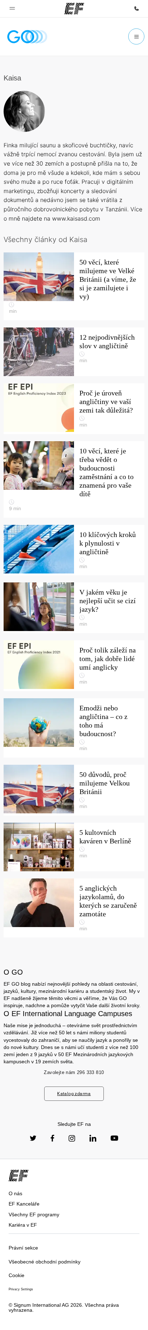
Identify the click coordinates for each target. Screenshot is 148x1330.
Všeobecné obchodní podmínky (44, 1262)
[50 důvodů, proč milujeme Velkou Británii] (74, 790)
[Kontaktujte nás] (136, 8)
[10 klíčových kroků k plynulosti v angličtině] (74, 550)
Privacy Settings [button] (21, 1289)
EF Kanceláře (24, 1204)
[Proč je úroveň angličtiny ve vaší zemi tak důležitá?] (74, 408)
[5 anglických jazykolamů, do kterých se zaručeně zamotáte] (74, 908)
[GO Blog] (27, 36)
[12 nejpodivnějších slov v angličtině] (74, 351)
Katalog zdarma (74, 1093)
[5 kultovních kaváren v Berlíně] (74, 847)
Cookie (16, 1275)
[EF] (74, 8)
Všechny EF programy (34, 1214)
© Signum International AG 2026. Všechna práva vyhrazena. (64, 1307)
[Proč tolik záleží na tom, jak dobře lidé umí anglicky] (74, 665)
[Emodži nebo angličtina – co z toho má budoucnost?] (74, 728)
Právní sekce (23, 1248)
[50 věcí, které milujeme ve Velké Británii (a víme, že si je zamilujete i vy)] (74, 286)
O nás (15, 1193)
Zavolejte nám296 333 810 (74, 1072)
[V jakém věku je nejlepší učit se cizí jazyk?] (74, 607)
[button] (12, 8)
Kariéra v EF (23, 1225)
